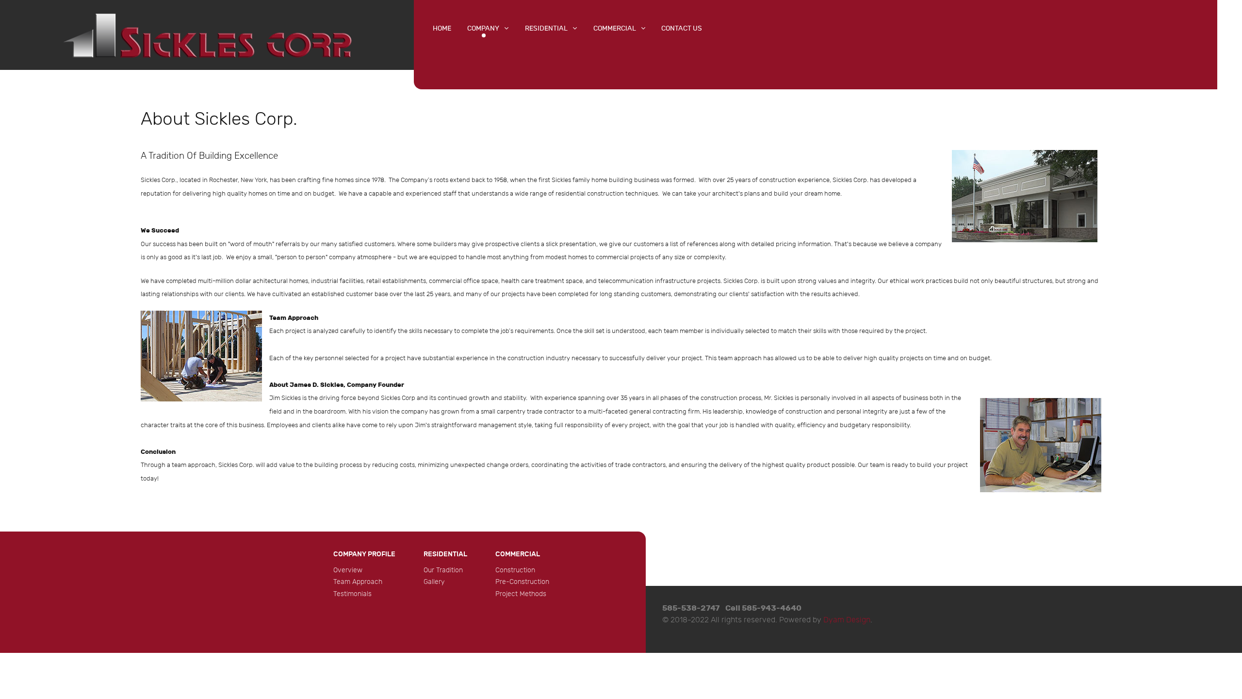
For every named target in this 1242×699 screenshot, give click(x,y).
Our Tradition (443, 570)
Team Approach (357, 582)
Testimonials (352, 594)
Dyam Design (846, 620)
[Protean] (206, 34)
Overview (347, 570)
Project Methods (520, 594)
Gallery (434, 582)
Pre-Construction (522, 582)
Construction (515, 570)
